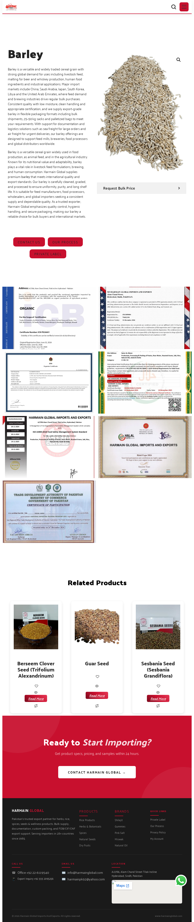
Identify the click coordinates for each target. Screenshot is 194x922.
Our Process (65, 242)
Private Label (157, 819)
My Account (156, 838)
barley (25, 176)
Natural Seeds (87, 839)
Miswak (119, 839)
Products (88, 811)
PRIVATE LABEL (48, 254)
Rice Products (87, 820)
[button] (178, 60)
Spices (83, 833)
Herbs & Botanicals (90, 826)
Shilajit (119, 820)
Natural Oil (121, 845)
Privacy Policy (158, 832)
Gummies (120, 826)
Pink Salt (120, 833)
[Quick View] (36, 692)
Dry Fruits (84, 845)
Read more (36, 698)
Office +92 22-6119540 (33, 872)
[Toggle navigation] (184, 7)
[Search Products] (173, 7)
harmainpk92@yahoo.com (86, 878)
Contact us (29, 242)
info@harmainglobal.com (85, 872)
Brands (122, 811)
